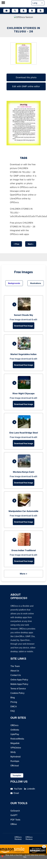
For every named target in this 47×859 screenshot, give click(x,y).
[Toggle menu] (3, 3)
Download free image (23, 326)
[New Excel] (32, 11)
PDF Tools (15, 820)
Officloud (14, 765)
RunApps (14, 761)
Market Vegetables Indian (23, 354)
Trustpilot (17, 775)
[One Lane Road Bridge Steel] (25, 427)
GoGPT (13, 815)
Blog (12, 697)
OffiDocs (14, 725)
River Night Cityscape (24, 393)
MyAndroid (15, 757)
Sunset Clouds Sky (23, 315)
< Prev (16, 244)
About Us (14, 671)
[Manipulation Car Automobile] (25, 506)
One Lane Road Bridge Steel (23, 432)
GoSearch (15, 811)
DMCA (13, 706)
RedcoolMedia (17, 739)
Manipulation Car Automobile (23, 511)
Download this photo (26, 77)
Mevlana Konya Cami (23, 472)
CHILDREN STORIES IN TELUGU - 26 (23, 29)
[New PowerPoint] (40, 11)
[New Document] (23, 11)
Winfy (13, 752)
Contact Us (15, 675)
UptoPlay (14, 734)
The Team (15, 666)
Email (16, 793)
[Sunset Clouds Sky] (25, 310)
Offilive (13, 824)
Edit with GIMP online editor (26, 86)
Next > (31, 244)
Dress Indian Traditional (23, 550)
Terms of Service (18, 688)
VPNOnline (15, 748)
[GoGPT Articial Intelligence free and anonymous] (6, 11)
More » (23, 573)
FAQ (12, 711)
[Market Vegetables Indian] (25, 349)
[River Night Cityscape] (25, 388)
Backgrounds (14, 283)
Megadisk (14, 743)
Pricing (13, 702)
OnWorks (14, 730)
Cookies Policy (17, 693)
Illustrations (35, 283)
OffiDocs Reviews (18, 838)
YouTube (18, 789)
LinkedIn (31, 789)
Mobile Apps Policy (19, 684)
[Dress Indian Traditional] (25, 545)
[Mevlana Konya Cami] (25, 466)
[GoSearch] (15, 11)
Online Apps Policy (19, 680)
